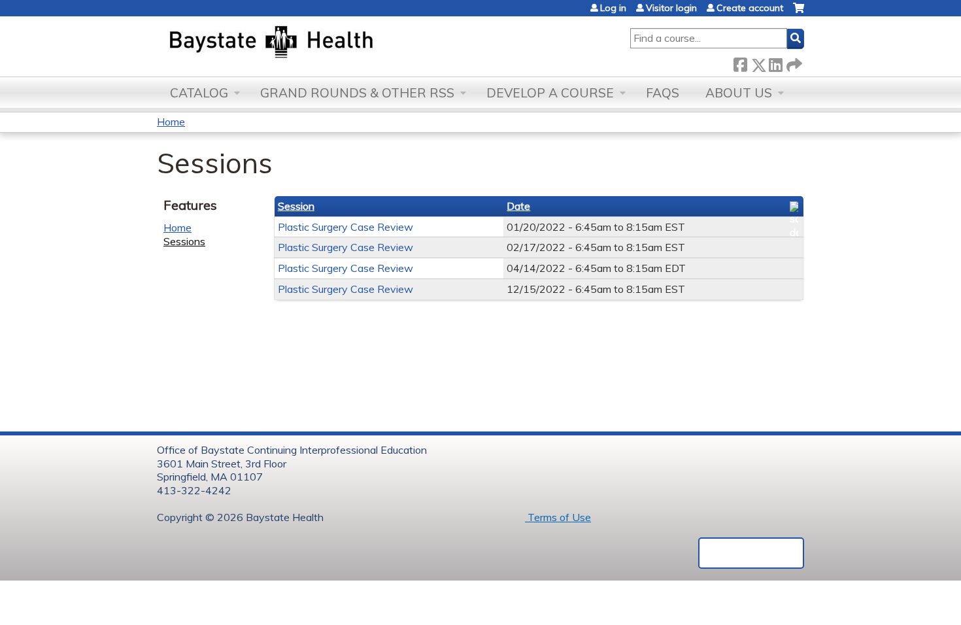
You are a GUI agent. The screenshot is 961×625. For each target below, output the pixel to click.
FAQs (662, 93)
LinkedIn (775, 62)
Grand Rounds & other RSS (357, 93)
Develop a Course (550, 93)
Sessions (184, 241)
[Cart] (798, 12)
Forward (793, 62)
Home (171, 121)
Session (296, 205)
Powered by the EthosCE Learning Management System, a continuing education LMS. (751, 553)
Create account (750, 7)
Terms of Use (558, 517)
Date (518, 205)
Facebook (740, 62)
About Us (738, 93)
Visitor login (671, 7)
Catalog (199, 93)
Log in (613, 7)
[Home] (332, 43)
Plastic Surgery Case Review (345, 226)
